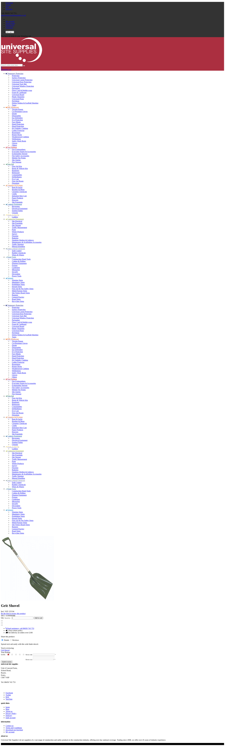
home (8, 707)
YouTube (9, 9)
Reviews (15, 640)
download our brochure (14, 730)
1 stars (24, 654)
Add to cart (38, 618)
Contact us (9, 726)
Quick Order (10, 23)
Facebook (9, 3)
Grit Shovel (5, 650)
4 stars (12, 654)
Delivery (9, 716)
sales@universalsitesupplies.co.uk (13, 15)
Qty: (2, 618)
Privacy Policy (11, 713)
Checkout (9, 28)
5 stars (8, 654)
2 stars (20, 654)
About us (9, 711)
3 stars (16, 654)
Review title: (29, 655)
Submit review (6, 662)
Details (6, 640)
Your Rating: (5, 652)
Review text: (29, 659)
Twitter (8, 5)
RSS (7, 7)
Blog (7, 709)
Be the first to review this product (13, 614)
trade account (10, 718)
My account (10, 21)
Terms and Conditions (14, 728)
